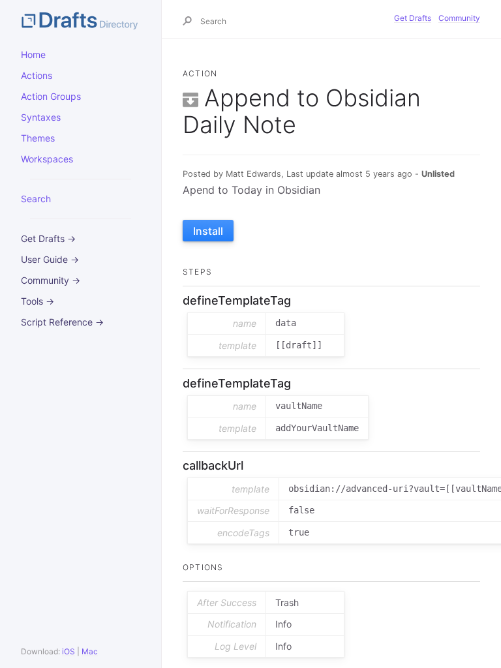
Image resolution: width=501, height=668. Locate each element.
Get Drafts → (48, 238)
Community (459, 18)
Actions (36, 75)
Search (36, 198)
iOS (68, 651)
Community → (50, 280)
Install (208, 230)
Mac (90, 651)
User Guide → (50, 259)
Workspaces (47, 158)
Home (33, 54)
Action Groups (51, 96)
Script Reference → (62, 321)
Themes (38, 138)
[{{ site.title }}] (80, 19)
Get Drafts (412, 18)
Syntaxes (41, 117)
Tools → (37, 301)
